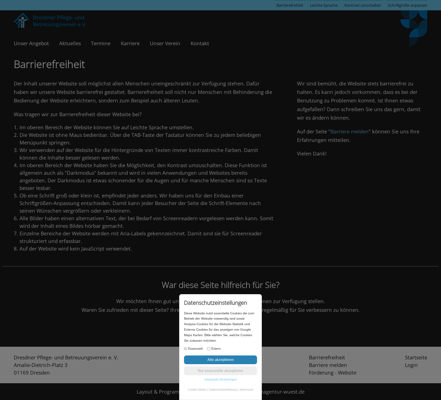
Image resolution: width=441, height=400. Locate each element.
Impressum (246, 389)
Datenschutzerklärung (223, 389)
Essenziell (195, 348)
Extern (216, 348)
